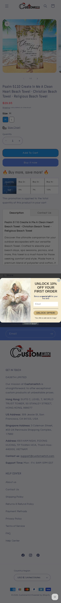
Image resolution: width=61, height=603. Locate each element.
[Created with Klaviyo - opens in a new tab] (30, 324)
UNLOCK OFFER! (45, 313)
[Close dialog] (59, 280)
